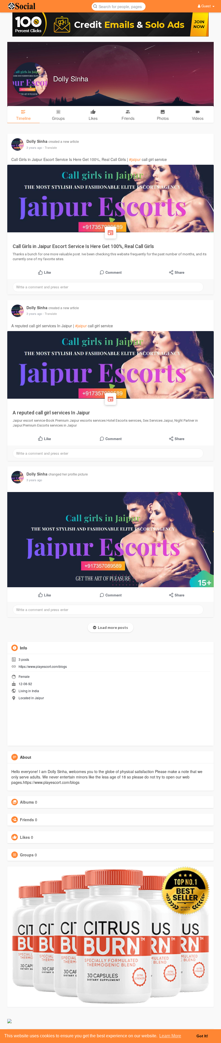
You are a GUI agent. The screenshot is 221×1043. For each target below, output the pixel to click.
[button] (118, 6)
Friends (27, 819)
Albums (27, 802)
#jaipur (135, 159)
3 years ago (34, 147)
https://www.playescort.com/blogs (43, 666)
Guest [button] (206, 5)
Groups (27, 855)
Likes (25, 837)
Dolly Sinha (70, 78)
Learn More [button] (170, 1036)
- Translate (50, 147)
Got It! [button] (202, 1036)
